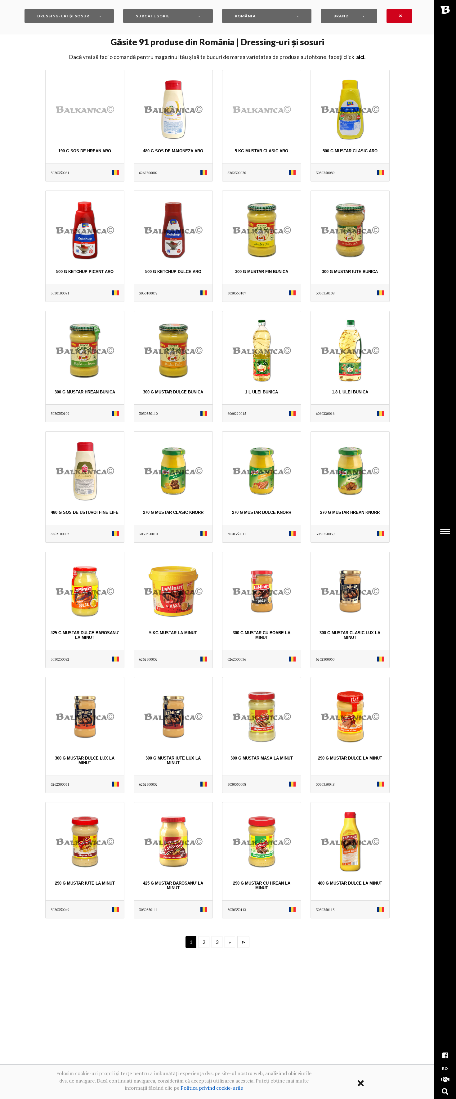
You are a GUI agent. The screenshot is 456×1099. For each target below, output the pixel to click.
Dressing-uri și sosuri (64, 16)
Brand (341, 16)
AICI (360, 57)
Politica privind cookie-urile (212, 1087)
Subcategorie (153, 16)
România (245, 16)
